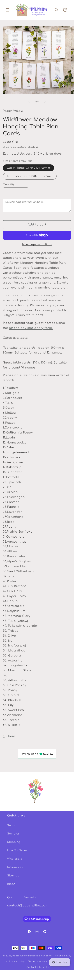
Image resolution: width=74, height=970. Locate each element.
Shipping (8, 147)
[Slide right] (45, 102)
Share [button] (10, 736)
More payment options (37, 244)
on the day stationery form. (31, 328)
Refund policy (63, 956)
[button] (7, 10)
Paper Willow (19, 956)
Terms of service (37, 961)
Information (16, 867)
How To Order (17, 850)
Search (12, 825)
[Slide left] (29, 102)
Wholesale (14, 858)
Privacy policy (16, 961)
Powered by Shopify (39, 956)
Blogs (11, 884)
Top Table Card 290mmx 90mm (30, 176)
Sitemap (13, 875)
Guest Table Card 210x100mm (28, 167)
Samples (13, 833)
